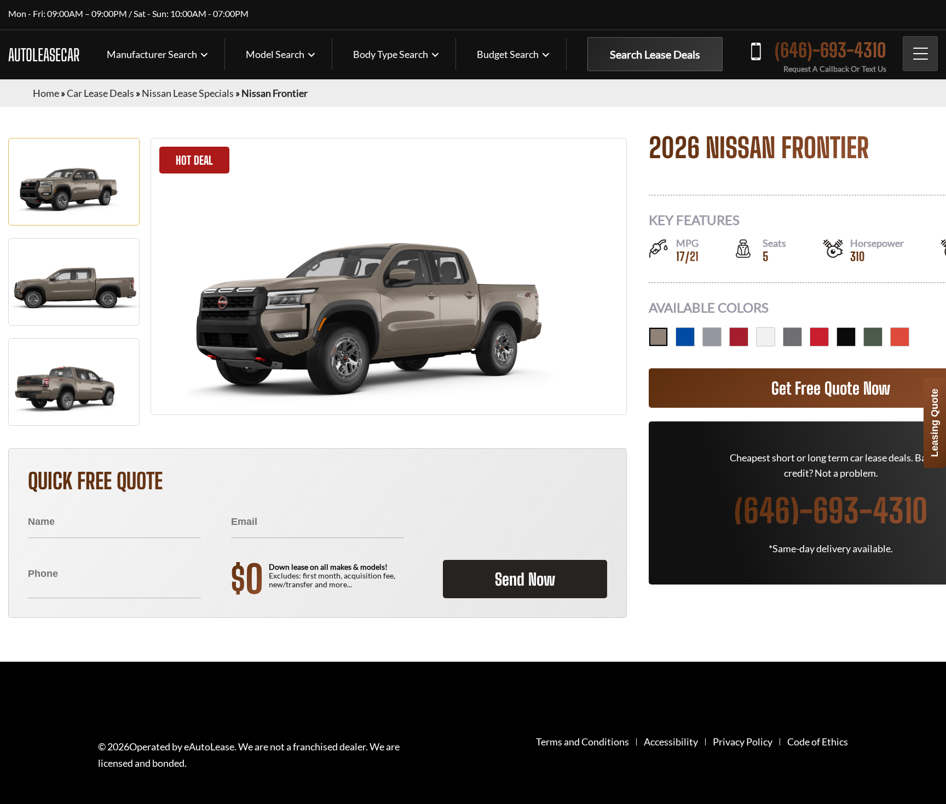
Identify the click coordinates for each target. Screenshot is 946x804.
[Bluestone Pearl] (685, 337)
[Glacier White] (766, 337)
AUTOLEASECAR (43, 55)
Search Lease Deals (655, 54)
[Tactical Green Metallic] (873, 337)
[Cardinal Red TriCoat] (739, 337)
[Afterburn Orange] (900, 337)
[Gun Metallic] (792, 337)
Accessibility (671, 741)
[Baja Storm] (658, 337)
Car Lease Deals (100, 93)
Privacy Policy (742, 741)
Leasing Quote (934, 423)
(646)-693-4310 (830, 50)
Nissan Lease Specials (188, 93)
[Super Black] (846, 337)
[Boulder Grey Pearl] (712, 337)
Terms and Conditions (582, 741)
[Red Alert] (819, 337)
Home (46, 93)
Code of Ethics (817, 741)
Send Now (525, 579)
